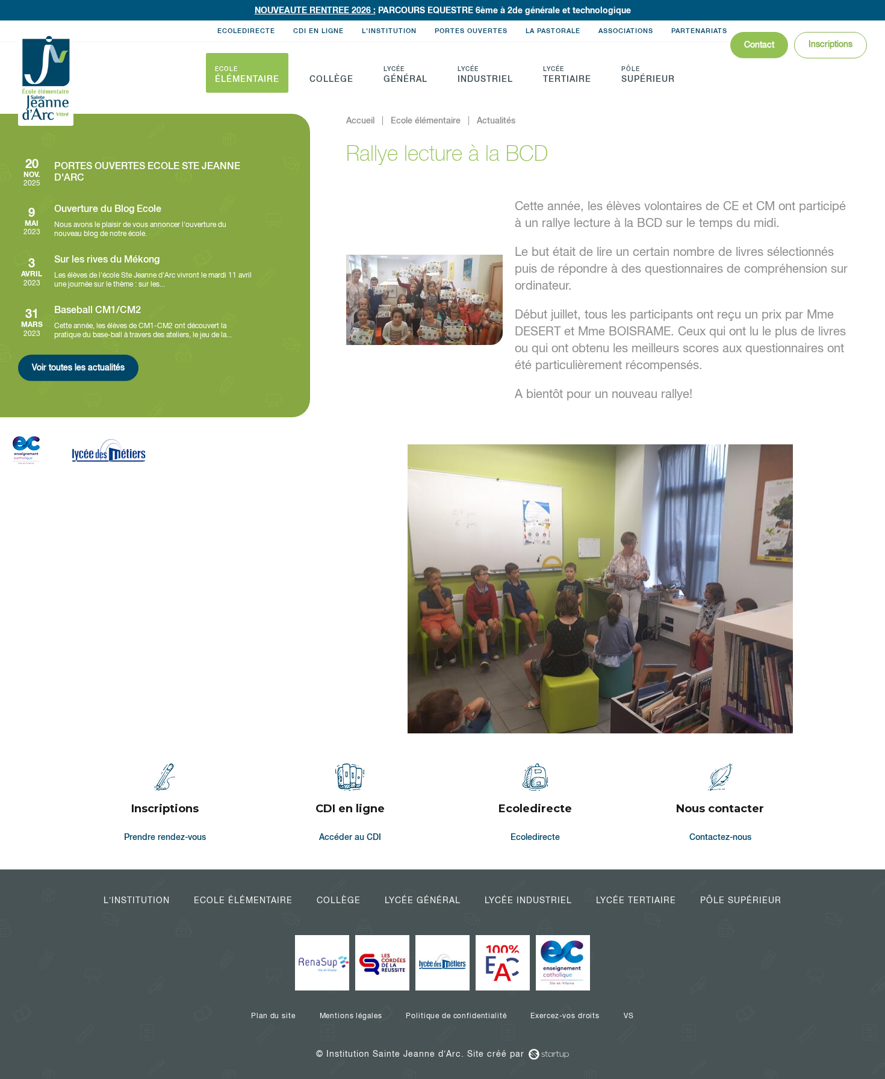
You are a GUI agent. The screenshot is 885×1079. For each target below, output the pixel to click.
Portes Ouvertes (471, 30)
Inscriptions (830, 44)
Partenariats (699, 30)
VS (629, 1016)
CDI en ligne (318, 30)
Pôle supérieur (740, 900)
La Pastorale (553, 30)
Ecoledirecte (246, 30)
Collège (339, 900)
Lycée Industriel (528, 900)
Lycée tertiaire (636, 900)
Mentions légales (351, 1016)
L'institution (389, 30)
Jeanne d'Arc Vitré (46, 79)
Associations (625, 30)
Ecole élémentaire (243, 900)
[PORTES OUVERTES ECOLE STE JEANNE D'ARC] (135, 172)
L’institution (137, 900)
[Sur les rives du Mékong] (135, 271)
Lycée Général (423, 900)
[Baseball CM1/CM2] (135, 322)
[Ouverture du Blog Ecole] (135, 220)
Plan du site (273, 1016)
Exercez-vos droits (564, 1016)
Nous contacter (720, 804)
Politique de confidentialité (456, 1016)
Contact (759, 44)
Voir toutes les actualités (78, 367)
